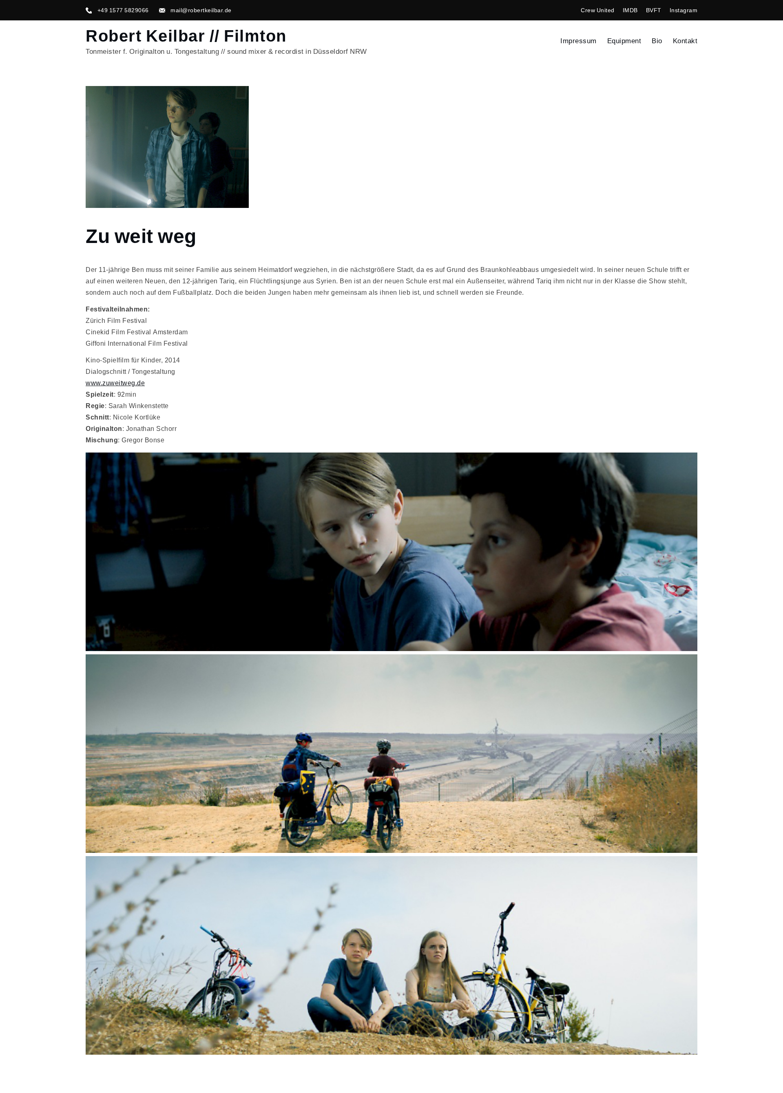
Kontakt (685, 40)
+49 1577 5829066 (123, 10)
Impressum (578, 40)
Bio (657, 40)
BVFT (653, 10)
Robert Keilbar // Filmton (186, 35)
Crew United (598, 10)
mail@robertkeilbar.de (201, 10)
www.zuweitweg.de (115, 383)
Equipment (624, 40)
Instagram (684, 10)
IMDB (630, 10)
